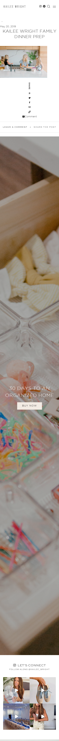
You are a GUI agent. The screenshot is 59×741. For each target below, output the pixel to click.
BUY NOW (29, 406)
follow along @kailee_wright (29, 669)
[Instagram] (26, 700)
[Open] (16, 690)
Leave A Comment (15, 127)
